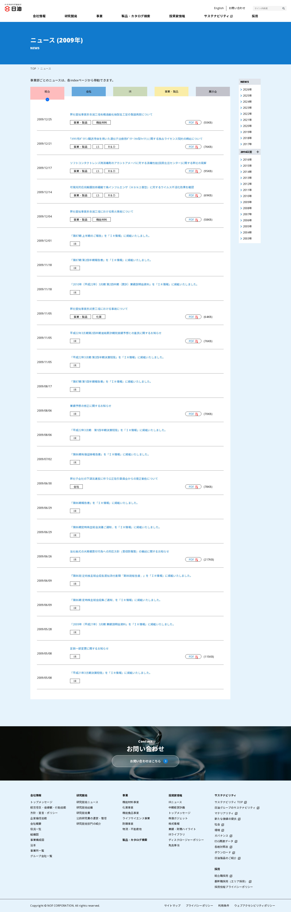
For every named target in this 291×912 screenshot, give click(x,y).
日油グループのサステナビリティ (235, 808)
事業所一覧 (37, 851)
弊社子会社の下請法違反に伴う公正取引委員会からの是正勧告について (114, 479)
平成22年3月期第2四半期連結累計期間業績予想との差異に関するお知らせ (115, 333)
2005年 (247, 226)
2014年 (247, 171)
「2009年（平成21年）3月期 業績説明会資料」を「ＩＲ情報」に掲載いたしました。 (122, 624)
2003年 (247, 238)
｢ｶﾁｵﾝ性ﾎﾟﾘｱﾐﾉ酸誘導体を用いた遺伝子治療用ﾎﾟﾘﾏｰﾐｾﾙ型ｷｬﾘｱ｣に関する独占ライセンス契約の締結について (136, 139)
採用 (217, 869)
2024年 (247, 101)
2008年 (247, 208)
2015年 (247, 165)
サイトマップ (172, 905)
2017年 (247, 144)
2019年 (247, 132)
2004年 (247, 232)
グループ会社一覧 (41, 856)
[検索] (283, 8)
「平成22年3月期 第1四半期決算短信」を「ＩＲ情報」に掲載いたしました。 (118, 430)
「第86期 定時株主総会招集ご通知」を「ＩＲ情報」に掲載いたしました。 (116, 600)
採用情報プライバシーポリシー (234, 887)
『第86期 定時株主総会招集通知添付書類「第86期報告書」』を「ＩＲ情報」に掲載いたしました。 (131, 576)
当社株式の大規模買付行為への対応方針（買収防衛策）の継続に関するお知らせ (119, 551)
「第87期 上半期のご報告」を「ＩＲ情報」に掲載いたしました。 (110, 236)
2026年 (247, 89)
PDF (191, 122)
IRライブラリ (177, 834)
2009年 (247, 202)
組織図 (34, 834)
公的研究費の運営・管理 (91, 818)
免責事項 (174, 845)
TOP (33, 68)
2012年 (247, 184)
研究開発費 (83, 813)
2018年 (247, 138)
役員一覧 (35, 829)
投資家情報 (175, 795)
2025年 (247, 95)
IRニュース (175, 802)
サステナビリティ (225, 795)
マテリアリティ (224, 813)
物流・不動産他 (132, 829)
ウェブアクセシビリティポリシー (254, 905)
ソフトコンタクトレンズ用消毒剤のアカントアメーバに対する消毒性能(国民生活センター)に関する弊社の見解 (138, 163)
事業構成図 (37, 840)
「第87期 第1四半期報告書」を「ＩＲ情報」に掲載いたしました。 (111, 381)
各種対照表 (221, 847)
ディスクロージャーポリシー (186, 840)
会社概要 (35, 824)
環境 (217, 830)
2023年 (247, 107)
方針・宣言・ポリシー (44, 813)
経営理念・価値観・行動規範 (48, 807)
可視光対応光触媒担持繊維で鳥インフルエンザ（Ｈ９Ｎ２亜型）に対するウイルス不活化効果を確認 (132, 187)
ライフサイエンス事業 (136, 818)
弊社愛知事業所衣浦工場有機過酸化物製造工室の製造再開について (111, 114)
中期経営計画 (177, 807)
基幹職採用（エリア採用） (231, 881)
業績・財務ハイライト (182, 829)
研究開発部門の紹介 (88, 824)
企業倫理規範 (38, 818)
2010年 (247, 196)
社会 (217, 824)
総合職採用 (221, 876)
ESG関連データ (224, 841)
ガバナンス (221, 836)
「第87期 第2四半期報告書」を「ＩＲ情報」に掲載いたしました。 (111, 260)
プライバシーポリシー (199, 905)
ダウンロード (223, 852)
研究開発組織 (84, 807)
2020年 (247, 126)
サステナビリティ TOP (229, 802)
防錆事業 (127, 824)
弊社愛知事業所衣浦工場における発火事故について (101, 211)
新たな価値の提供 (226, 819)
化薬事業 (127, 807)
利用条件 (223, 905)
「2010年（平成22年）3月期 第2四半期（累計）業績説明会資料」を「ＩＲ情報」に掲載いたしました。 (134, 284)
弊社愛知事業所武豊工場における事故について (99, 309)
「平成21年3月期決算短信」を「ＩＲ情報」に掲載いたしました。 (111, 673)
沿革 (33, 845)
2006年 (247, 220)
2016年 (247, 159)
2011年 (247, 190)
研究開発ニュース (87, 802)
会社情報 (35, 795)
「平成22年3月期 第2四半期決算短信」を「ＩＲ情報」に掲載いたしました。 (117, 357)
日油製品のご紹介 (226, 858)
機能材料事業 (130, 802)
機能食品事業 (130, 813)
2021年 (247, 119)
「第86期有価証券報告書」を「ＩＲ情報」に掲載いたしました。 (110, 454)
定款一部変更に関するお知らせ (89, 648)
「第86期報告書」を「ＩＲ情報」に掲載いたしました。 (104, 503)
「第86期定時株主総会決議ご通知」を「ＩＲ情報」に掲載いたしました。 (115, 527)
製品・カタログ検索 (134, 840)
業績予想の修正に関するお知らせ (90, 406)
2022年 (247, 113)
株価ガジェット (178, 818)
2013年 (247, 177)
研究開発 (81, 795)
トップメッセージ (41, 802)
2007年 (247, 214)
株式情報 (174, 824)
